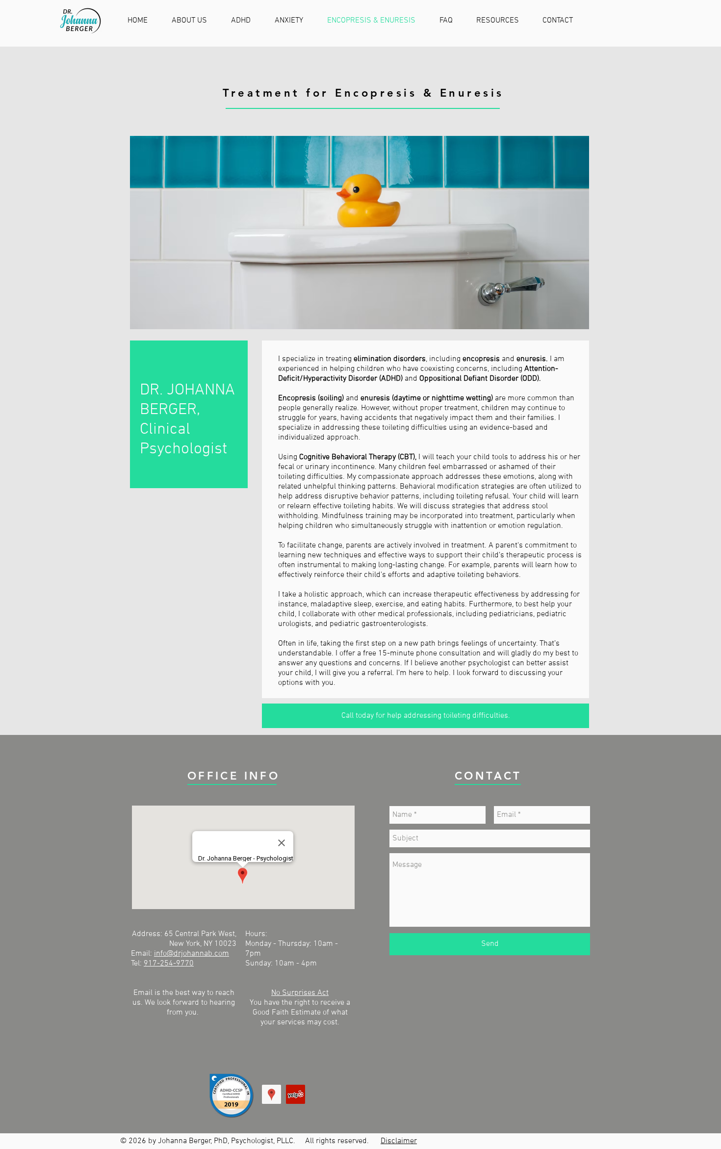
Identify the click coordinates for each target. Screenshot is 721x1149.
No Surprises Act (300, 993)
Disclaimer (399, 1141)
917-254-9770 (169, 963)
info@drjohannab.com (191, 954)
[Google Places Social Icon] (271, 1094)
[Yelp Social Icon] (295, 1094)
